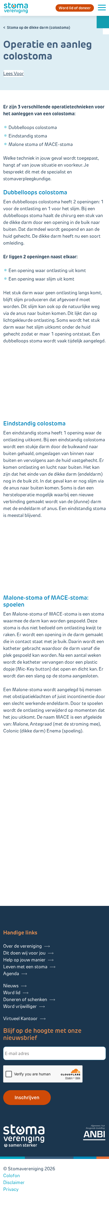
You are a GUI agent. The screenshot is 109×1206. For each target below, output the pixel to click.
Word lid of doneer (75, 8)
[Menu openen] (102, 8)
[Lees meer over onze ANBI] (94, 1133)
